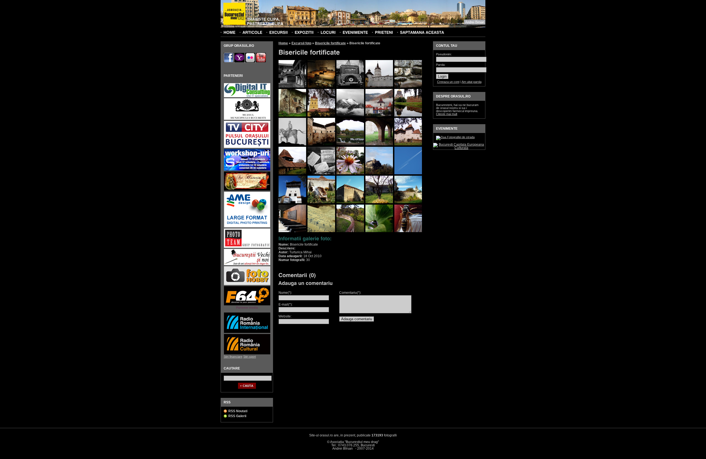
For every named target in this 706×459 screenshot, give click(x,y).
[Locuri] (328, 32)
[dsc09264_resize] (408, 173)
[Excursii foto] (278, 32)
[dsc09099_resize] (350, 144)
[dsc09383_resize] (292, 231)
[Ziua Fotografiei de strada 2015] (455, 137)
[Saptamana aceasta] (422, 32)
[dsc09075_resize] (408, 115)
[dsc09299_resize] (350, 202)
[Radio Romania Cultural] (247, 353)
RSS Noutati (237, 411)
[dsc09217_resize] (350, 173)
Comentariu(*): (350, 293)
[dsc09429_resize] (379, 231)
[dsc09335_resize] (379, 202)
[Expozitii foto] (304, 32)
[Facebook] (229, 61)
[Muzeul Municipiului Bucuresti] (247, 119)
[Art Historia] (247, 190)
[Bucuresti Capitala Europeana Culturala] (459, 148)
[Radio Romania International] (247, 332)
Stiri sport (249, 356)
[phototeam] (247, 247)
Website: (285, 316)
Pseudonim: (444, 54)
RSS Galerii (237, 416)
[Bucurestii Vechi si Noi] (247, 264)
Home (283, 43)
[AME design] (247, 227)
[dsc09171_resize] (292, 173)
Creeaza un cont (448, 81)
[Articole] (252, 32)
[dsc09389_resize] (321, 231)
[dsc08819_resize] (350, 86)
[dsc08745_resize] (292, 86)
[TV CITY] (247, 147)
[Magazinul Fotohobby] (247, 284)
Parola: (440, 64)
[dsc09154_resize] (408, 144)
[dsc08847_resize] (292, 115)
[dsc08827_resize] (379, 86)
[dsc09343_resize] (408, 202)
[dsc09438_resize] (408, 231)
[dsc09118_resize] (379, 144)
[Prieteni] (384, 32)
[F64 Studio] (247, 304)
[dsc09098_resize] (321, 144)
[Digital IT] (247, 96)
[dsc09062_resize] (379, 115)
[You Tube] (261, 61)
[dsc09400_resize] (350, 231)
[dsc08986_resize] (350, 115)
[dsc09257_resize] (379, 173)
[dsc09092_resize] (292, 144)
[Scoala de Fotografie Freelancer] (247, 170)
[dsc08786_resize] (321, 86)
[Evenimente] (355, 32)
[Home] (229, 32)
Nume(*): (285, 293)
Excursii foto (301, 43)
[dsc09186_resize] (321, 173)
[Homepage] (234, 14)
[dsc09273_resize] (292, 202)
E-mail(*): (286, 304)
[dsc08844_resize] (408, 86)
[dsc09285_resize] (321, 202)
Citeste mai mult (446, 114)
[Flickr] (250, 61)
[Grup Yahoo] (239, 61)
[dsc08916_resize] (321, 115)
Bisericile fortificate (330, 43)
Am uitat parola (472, 81)
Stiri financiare (233, 356)
